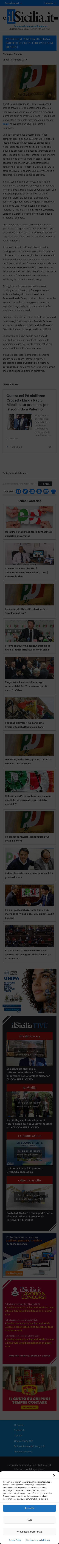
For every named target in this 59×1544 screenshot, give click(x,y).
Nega (30, 1519)
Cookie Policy (15, 1540)
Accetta (29, 1508)
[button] (54, 1475)
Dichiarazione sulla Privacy (38, 1540)
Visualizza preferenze (29, 1531)
